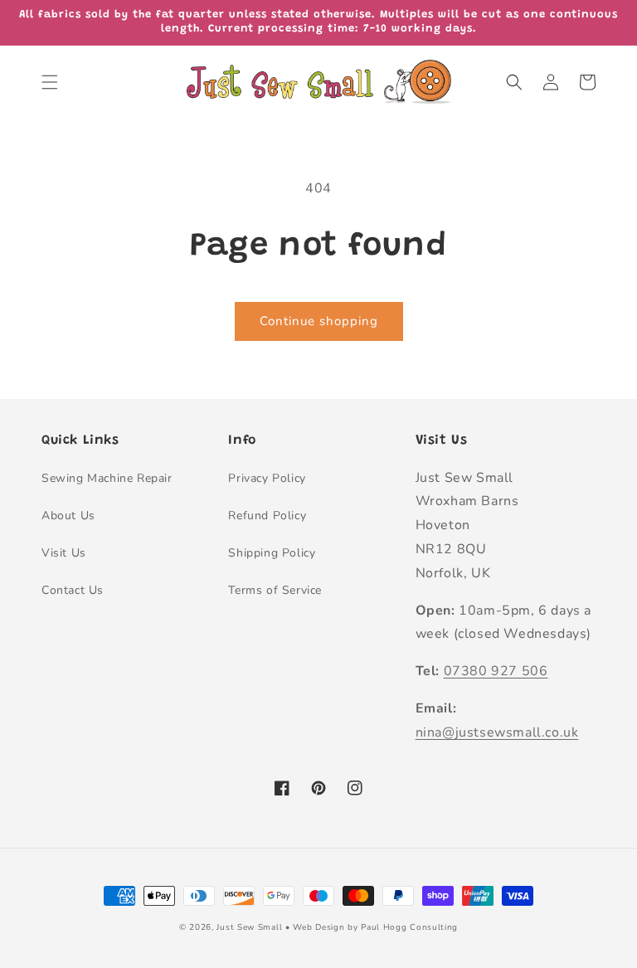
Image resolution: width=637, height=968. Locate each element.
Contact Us (72, 590)
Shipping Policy (271, 553)
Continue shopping (319, 321)
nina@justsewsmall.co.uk (497, 732)
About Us (68, 515)
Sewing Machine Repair (107, 478)
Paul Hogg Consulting (409, 927)
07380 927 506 (496, 671)
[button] (50, 82)
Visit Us (63, 553)
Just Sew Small (249, 927)
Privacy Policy (266, 478)
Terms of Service (275, 590)
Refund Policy (267, 515)
